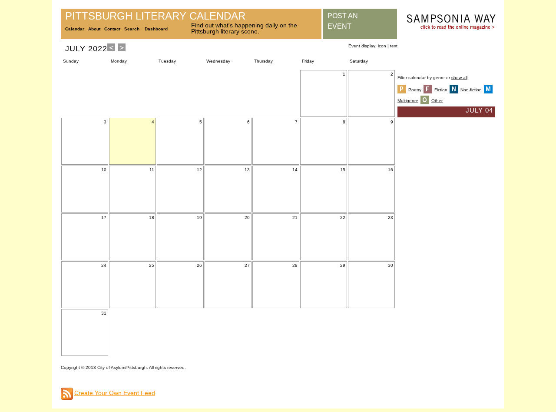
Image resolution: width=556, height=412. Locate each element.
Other (437, 100)
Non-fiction (471, 89)
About (94, 29)
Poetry (414, 89)
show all (459, 77)
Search (131, 29)
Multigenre (407, 100)
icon (382, 45)
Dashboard (156, 29)
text (393, 45)
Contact (112, 29)
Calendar (74, 29)
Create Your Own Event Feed (114, 392)
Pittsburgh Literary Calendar (155, 16)
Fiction (440, 89)
